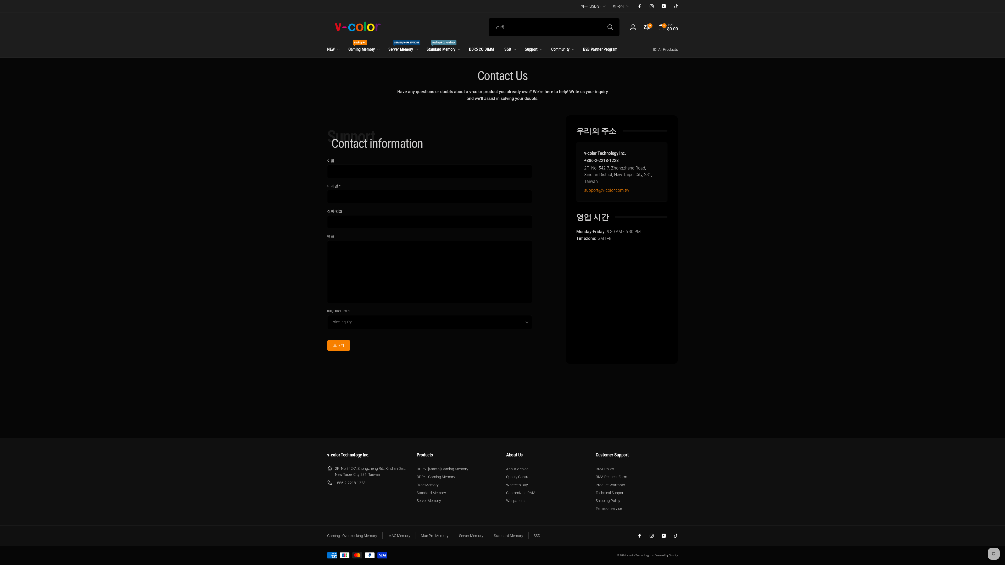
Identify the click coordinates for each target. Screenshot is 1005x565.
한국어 (618, 6)
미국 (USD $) (590, 6)
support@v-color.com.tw (606, 190)
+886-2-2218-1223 (601, 161)
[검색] (610, 27)
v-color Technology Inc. (640, 555)
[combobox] (554, 27)
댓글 (330, 236)
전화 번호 (335, 211)
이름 (330, 161)
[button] (668, 27)
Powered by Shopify (666, 555)
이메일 (333, 186)
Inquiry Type (339, 311)
